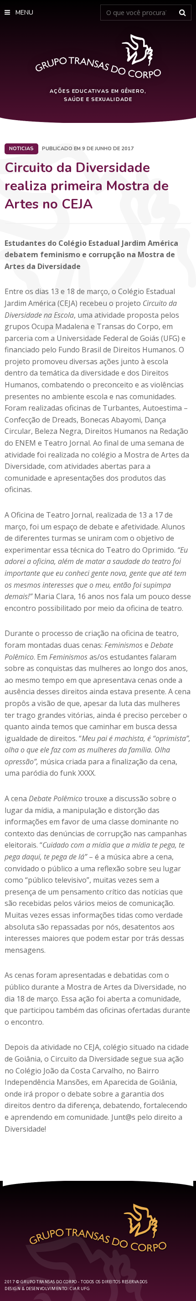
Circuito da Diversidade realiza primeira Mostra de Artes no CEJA (87, 186)
